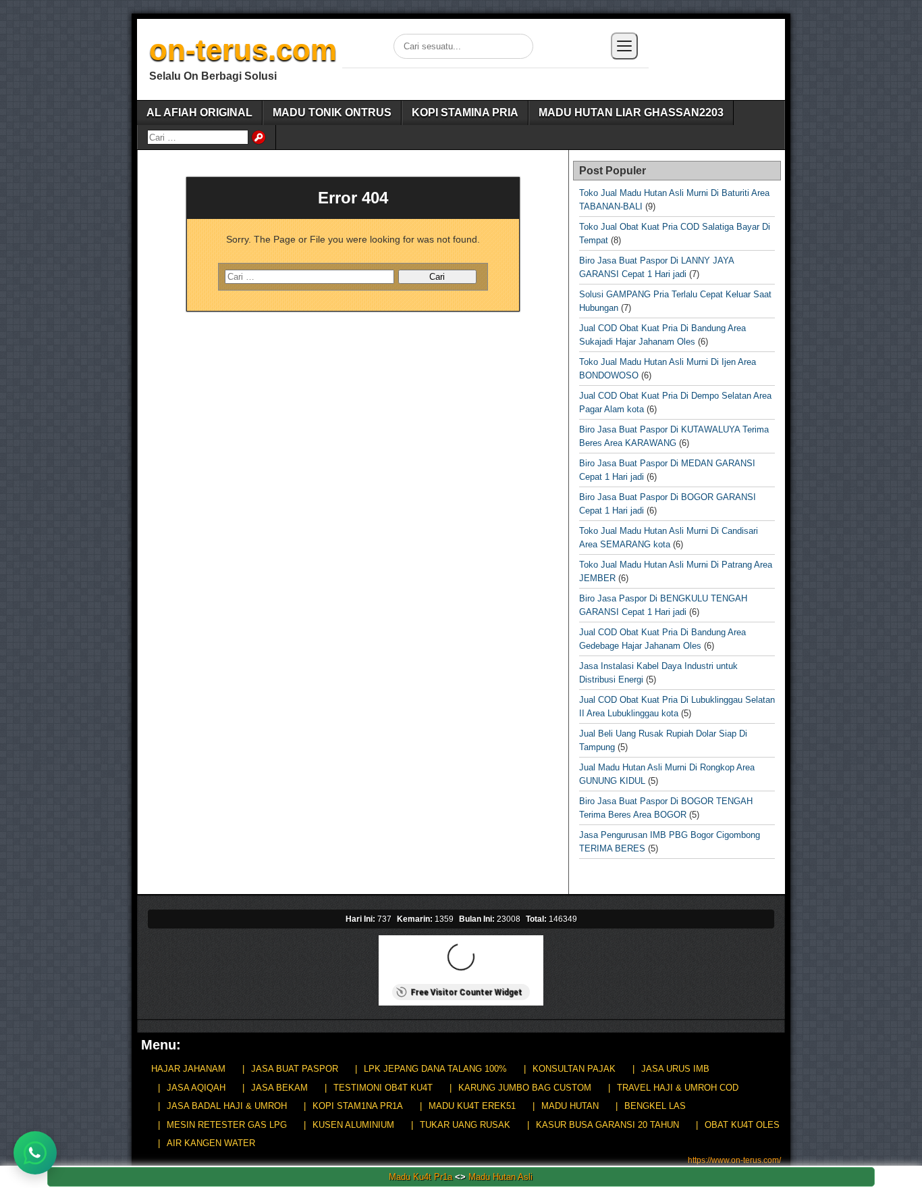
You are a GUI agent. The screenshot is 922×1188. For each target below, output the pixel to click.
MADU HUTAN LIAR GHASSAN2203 (631, 112)
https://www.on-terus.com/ (734, 1160)
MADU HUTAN (570, 1106)
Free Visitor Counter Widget (466, 992)
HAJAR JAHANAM (188, 1069)
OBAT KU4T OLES (742, 1125)
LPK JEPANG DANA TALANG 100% (435, 1069)
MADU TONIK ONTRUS (332, 112)
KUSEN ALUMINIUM (353, 1125)
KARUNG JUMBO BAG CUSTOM (524, 1088)
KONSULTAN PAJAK (574, 1069)
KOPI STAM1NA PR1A (358, 1106)
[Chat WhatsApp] (35, 1152)
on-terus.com (243, 49)
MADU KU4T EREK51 (472, 1106)
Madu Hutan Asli (500, 1177)
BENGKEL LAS (655, 1106)
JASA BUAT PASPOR (294, 1069)
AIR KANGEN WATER (211, 1143)
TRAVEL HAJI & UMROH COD (677, 1088)
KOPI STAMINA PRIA (465, 112)
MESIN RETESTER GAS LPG (227, 1125)
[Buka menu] (624, 45)
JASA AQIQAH (196, 1088)
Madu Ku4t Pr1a (420, 1177)
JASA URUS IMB (675, 1069)
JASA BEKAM (279, 1088)
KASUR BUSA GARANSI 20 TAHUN (607, 1125)
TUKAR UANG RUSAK (465, 1125)
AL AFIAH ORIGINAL (199, 112)
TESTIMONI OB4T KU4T (383, 1088)
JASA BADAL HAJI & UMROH (227, 1106)
